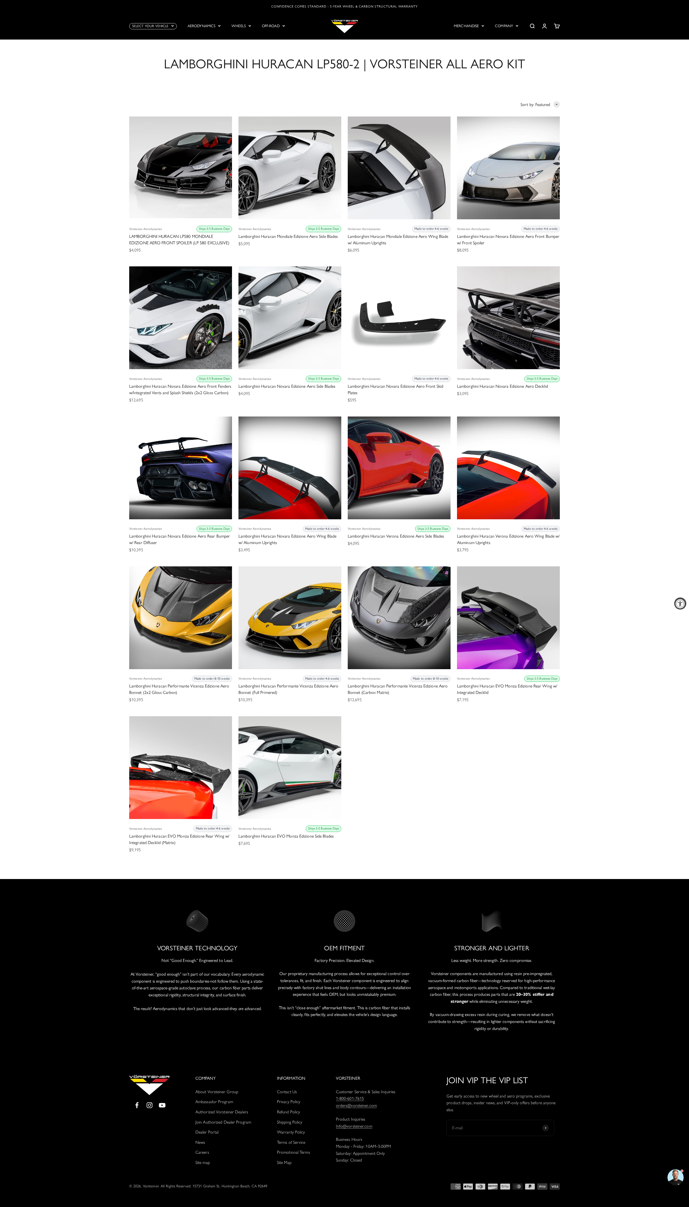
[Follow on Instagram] (149, 1105)
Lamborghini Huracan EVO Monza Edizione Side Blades (286, 836)
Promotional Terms (293, 1152)
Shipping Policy (290, 1122)
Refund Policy (288, 1111)
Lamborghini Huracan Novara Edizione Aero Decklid (502, 386)
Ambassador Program (214, 1101)
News (200, 1142)
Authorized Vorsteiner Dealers (221, 1111)
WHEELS (238, 26)
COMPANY (504, 26)
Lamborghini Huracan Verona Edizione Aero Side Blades (396, 536)
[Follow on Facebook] (136, 1105)
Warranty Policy (291, 1132)
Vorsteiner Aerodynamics (145, 229)
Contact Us (287, 1091)
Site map (202, 1162)
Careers (202, 1152)
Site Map (284, 1162)
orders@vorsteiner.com (356, 1105)
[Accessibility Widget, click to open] (680, 604)
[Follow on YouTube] (162, 1105)
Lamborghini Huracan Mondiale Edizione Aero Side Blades (288, 236)
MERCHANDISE (466, 26)
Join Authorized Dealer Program (223, 1122)
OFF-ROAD (271, 26)
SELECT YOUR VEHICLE (150, 26)
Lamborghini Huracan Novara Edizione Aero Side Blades (286, 386)
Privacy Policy (288, 1101)
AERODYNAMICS (201, 26)
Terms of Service (291, 1142)
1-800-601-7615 (350, 1098)
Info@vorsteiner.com (354, 1126)
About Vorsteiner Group (216, 1091)
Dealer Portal (207, 1132)
